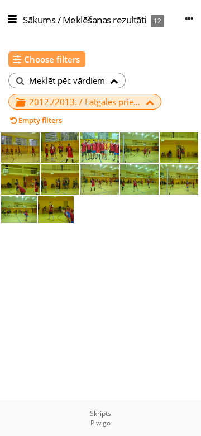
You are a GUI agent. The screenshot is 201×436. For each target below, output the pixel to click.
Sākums (39, 19)
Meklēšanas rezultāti (104, 19)
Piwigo (100, 423)
